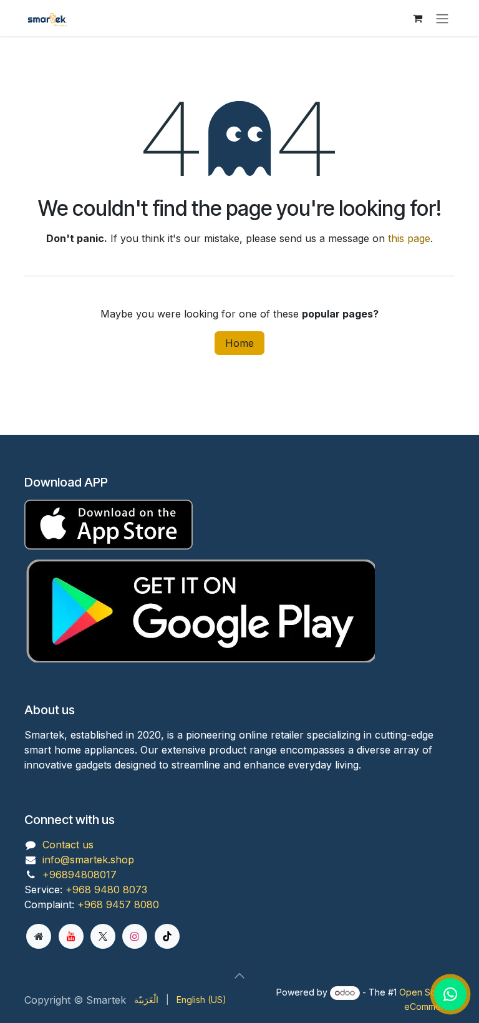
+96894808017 (79, 874)
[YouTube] (71, 936)
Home (239, 343)
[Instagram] (134, 936)
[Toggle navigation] (442, 18)
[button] (239, 976)
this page (409, 238)
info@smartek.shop (88, 859)
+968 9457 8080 (118, 904)
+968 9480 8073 (106, 889)
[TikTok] (167, 936)
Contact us (68, 844)
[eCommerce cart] (417, 18)
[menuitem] (146, 999)
